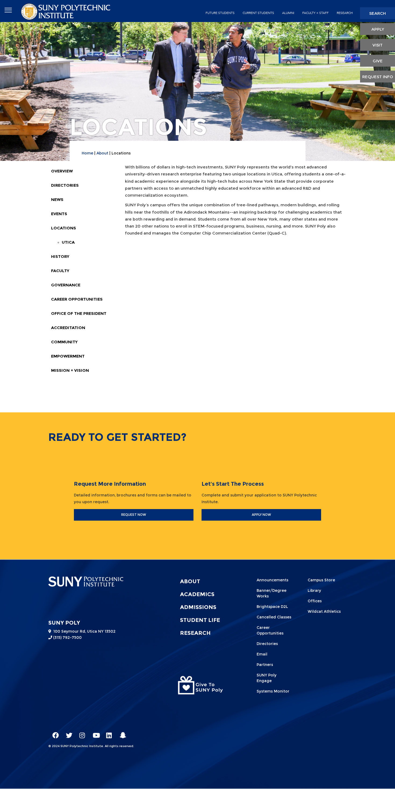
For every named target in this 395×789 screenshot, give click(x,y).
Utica (68, 242)
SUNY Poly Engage (266, 678)
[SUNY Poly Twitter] (67, 733)
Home (87, 153)
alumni (288, 13)
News (57, 199)
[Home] (66, 11)
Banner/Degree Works (271, 593)
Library (314, 590)
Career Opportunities (77, 299)
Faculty (60, 270)
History (60, 256)
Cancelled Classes (274, 617)
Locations (63, 227)
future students (220, 13)
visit (377, 45)
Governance (65, 284)
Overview (62, 171)
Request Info (377, 76)
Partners (265, 664)
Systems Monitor (273, 691)
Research (345, 13)
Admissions (198, 607)
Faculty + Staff (315, 13)
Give (378, 60)
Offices (315, 601)
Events (59, 213)
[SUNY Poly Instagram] (80, 733)
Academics (197, 594)
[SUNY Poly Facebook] (53, 733)
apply (377, 29)
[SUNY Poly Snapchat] (121, 733)
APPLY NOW (261, 515)
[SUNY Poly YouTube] (94, 733)
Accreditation (68, 327)
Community (64, 341)
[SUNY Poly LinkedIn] (107, 733)
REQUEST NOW (133, 515)
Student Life (200, 620)
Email (262, 654)
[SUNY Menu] (8, 10)
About (102, 153)
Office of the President (78, 313)
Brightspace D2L (272, 606)
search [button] (377, 13)
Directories (65, 185)
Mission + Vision (70, 370)
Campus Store (321, 580)
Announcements (272, 580)
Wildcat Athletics (324, 611)
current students (258, 13)
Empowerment (68, 356)
